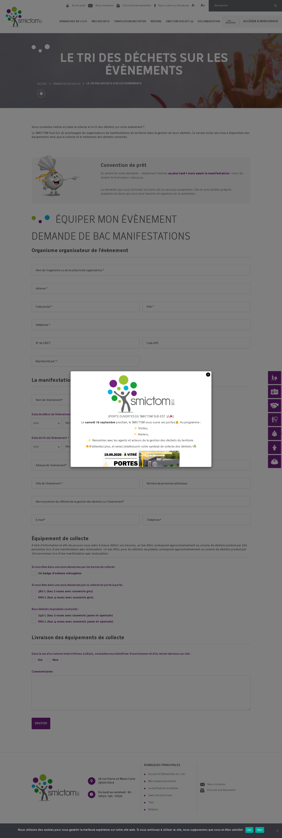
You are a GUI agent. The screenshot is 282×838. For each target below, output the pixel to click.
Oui (249, 829)
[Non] (277, 831)
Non (259, 829)
